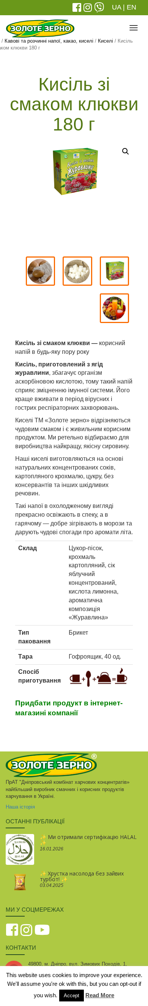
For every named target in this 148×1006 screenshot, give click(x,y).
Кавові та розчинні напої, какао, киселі (49, 41)
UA (116, 7)
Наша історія (20, 807)
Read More (99, 995)
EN (131, 7)
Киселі (105, 41)
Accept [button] (71, 995)
